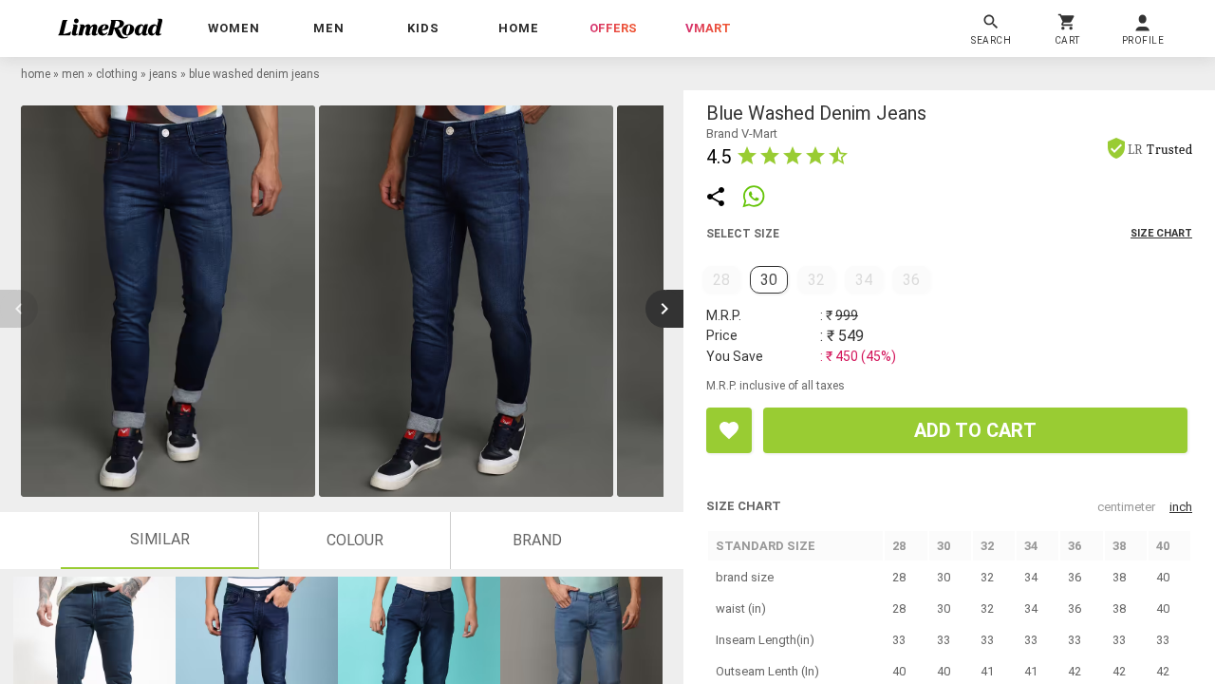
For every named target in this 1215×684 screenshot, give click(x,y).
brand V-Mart (741, 133)
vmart (708, 28)
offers (613, 28)
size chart (1161, 233)
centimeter (1126, 507)
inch (1180, 507)
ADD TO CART (975, 430)
